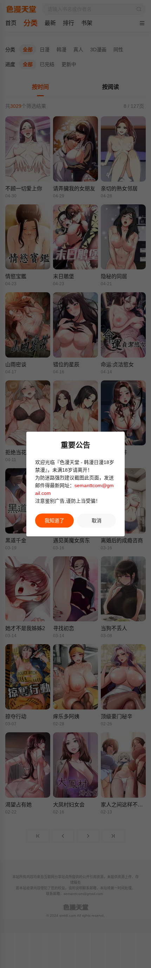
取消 (96, 520)
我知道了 (54, 520)
